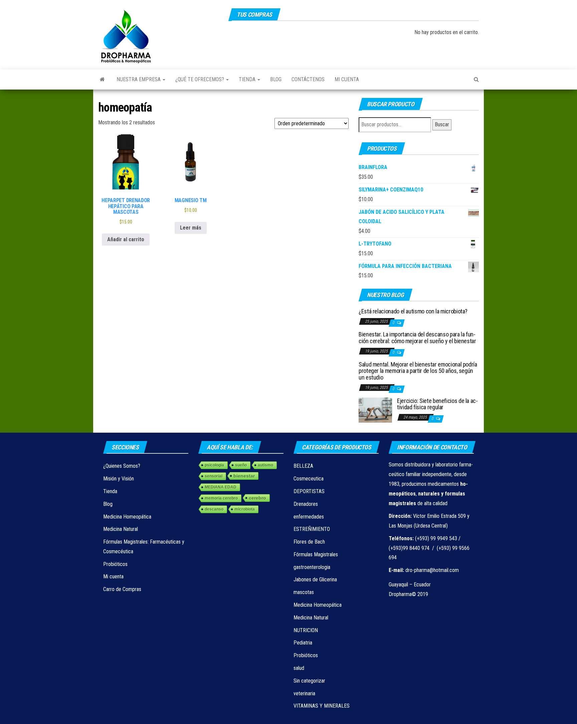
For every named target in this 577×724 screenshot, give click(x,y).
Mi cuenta (347, 79)
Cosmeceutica (309, 478)
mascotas (304, 592)
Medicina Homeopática (127, 517)
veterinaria (304, 693)
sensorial (213, 476)
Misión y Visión (118, 478)
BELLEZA (303, 466)
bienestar (244, 475)
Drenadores (306, 504)
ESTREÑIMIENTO (312, 529)
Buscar (442, 124)
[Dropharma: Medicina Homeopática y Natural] (102, 79)
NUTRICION (306, 630)
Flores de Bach (309, 542)
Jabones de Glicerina (315, 579)
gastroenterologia (312, 567)
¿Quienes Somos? (121, 466)
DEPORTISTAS (309, 491)
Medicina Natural (120, 529)
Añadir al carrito (125, 239)
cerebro (257, 497)
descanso (214, 509)
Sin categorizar (309, 681)
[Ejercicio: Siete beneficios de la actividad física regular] (375, 409)
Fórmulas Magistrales (316, 554)
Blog (275, 79)
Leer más (190, 228)
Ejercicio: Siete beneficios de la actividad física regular (437, 404)
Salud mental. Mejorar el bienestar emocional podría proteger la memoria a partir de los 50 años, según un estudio (418, 371)
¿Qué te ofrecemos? (200, 79)
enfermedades (309, 517)
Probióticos (115, 564)
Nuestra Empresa (139, 79)
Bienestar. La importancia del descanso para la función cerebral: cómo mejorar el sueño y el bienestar (417, 337)
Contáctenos (308, 79)
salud (299, 668)
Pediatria (303, 642)
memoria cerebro (221, 498)
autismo (265, 465)
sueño (241, 465)
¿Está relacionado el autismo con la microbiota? (413, 311)
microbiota (244, 509)
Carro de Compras (122, 589)
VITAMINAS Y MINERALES (322, 706)
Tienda (248, 79)
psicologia (214, 465)
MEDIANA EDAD (220, 487)
